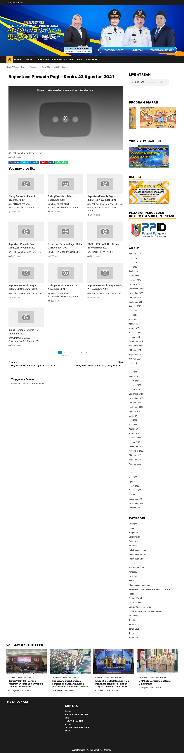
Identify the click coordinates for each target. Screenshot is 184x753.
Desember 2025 (136, 289)
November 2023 (136, 398)
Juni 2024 (133, 367)
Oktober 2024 (135, 350)
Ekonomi (133, 545)
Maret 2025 (134, 328)
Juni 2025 (133, 315)
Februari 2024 (135, 385)
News (17, 60)
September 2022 (136, 459)
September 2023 (136, 407)
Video (79, 60)
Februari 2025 (135, 332)
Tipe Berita (133, 637)
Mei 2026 (133, 267)
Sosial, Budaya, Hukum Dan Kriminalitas (146, 611)
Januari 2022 (134, 494)
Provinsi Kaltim (135, 602)
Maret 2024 (134, 381)
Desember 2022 (136, 446)
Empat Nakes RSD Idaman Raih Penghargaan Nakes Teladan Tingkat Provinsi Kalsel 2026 (112, 684)
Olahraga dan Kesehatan (139, 585)
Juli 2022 (133, 468)
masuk (25, 383)
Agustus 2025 (135, 306)
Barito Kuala (134, 541)
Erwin (29, 691)
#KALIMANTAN (28, 153)
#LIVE (39, 153)
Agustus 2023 (135, 411)
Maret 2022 (134, 486)
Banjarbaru (133, 532)
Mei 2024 (133, 372)
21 (80, 352)
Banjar (131, 528)
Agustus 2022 (135, 464)
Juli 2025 (133, 311)
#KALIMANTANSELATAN (20, 207)
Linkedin (34, 162)
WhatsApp (62, 162)
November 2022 (136, 451)
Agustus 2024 (135, 359)
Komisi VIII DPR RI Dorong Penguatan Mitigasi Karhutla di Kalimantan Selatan (26, 684)
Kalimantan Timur (136, 567)
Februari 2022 (135, 490)
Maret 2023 (134, 433)
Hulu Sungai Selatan (137, 550)
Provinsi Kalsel (135, 598)
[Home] (9, 60)
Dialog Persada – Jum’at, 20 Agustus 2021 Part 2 (32, 364)
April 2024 (133, 376)
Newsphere (92, 750)
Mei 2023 (133, 424)
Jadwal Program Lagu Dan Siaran (55, 60)
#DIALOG (94, 252)
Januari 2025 (134, 337)
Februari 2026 (135, 280)
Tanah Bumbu (135, 624)
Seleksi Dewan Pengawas (140, 607)
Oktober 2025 (135, 297)
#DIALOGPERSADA (20, 204)
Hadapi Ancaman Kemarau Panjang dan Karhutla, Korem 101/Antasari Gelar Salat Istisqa (70, 684)
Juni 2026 (133, 262)
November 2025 (136, 293)
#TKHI (110, 252)
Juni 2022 (133, 473)
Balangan (133, 524)
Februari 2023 (135, 437)
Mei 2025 (133, 319)
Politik (131, 594)
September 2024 (136, 354)
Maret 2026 (134, 275)
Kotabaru (133, 572)
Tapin (131, 633)
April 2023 (133, 429)
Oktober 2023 (135, 402)
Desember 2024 (136, 341)
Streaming (92, 60)
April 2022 (133, 481)
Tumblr (51, 162)
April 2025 (133, 324)
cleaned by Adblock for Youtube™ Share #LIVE (105, 207)
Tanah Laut (134, 629)
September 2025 (136, 302)
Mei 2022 (133, 477)
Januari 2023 (134, 442)
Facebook (14, 162)
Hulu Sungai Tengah (137, 554)
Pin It (43, 162)
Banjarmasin (134, 537)
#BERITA (15, 153)
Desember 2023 (136, 394)
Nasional (133, 576)
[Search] (175, 59)
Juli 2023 (133, 416)
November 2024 (136, 346)
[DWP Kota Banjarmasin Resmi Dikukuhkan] (157, 661)
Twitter (24, 162)
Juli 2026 (133, 258)
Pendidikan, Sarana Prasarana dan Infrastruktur (149, 589)
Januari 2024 (134, 389)
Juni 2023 (133, 420)
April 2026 (133, 271)
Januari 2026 (134, 284)
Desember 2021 (136, 499)
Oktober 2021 (135, 508)
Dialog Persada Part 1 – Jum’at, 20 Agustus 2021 (99, 364)
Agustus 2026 (135, 254)
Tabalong (133, 620)
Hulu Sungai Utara (137, 559)
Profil (29, 60)
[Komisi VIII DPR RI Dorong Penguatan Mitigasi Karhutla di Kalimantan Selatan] (26, 661)
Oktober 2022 (135, 455)
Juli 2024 (133, 363)
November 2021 (136, 503)
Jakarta (132, 563)
